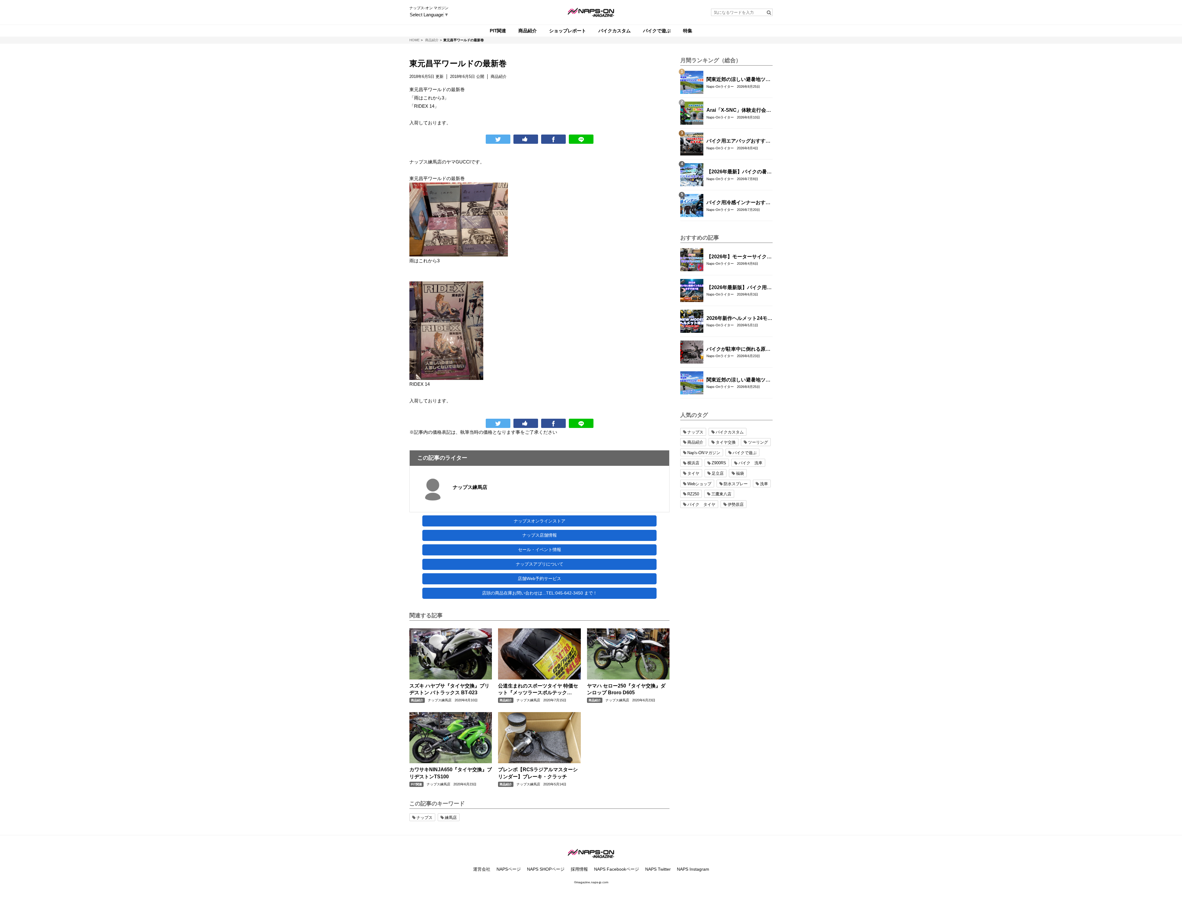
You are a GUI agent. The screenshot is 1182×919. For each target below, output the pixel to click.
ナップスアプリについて (539, 564)
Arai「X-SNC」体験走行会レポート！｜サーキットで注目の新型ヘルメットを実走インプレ (738, 110)
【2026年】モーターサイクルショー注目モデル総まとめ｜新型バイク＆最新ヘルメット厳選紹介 (739, 257)
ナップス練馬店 (470, 487)
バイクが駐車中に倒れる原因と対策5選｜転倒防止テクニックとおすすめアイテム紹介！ (738, 349)
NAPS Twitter (658, 869)
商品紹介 (417, 700)
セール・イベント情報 (539, 549)
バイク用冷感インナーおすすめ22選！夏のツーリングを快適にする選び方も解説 (738, 203)
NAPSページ (509, 869)
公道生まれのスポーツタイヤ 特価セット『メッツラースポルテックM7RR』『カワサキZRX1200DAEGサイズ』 (538, 689)
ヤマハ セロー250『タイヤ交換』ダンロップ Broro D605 (626, 689)
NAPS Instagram (693, 869)
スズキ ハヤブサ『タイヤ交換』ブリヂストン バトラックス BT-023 (449, 689)
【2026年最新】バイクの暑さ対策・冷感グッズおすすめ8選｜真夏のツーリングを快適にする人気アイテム (739, 172)
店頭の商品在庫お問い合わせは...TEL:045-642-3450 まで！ (539, 592)
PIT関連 (416, 784)
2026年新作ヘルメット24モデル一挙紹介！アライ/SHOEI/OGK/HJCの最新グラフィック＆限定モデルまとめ (739, 319)
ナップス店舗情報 (539, 535)
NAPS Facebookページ (616, 869)
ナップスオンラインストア (539, 520)
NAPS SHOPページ (546, 869)
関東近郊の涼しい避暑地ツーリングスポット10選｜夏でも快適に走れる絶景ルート (738, 80)
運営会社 (481, 869)
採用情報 (579, 869)
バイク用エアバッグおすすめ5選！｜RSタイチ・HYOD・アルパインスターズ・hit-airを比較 (738, 141)
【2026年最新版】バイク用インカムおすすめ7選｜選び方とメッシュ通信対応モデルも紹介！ (739, 288)
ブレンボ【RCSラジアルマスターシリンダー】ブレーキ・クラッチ (538, 773)
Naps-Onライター (720, 86)
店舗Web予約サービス (539, 578)
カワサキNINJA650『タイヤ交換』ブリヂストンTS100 (450, 773)
